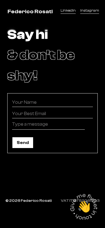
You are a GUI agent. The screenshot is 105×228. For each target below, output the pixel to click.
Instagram (89, 10)
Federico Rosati (30, 11)
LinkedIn (68, 10)
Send (23, 142)
